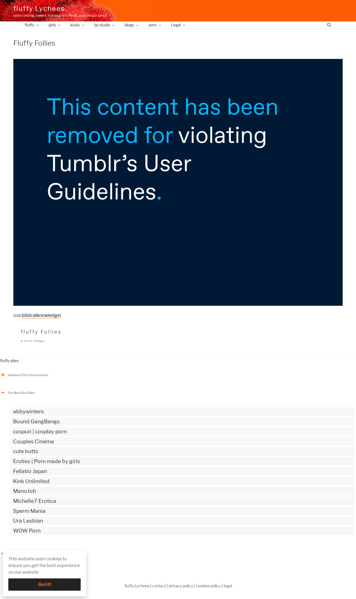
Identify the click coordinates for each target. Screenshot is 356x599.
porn (153, 25)
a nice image (33, 341)
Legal (176, 25)
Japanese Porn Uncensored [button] (28, 375)
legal (228, 585)
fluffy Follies (41, 332)
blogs (129, 25)
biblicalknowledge (41, 315)
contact (159, 585)
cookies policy (208, 585)
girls (52, 25)
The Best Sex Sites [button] (21, 393)
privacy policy (181, 585)
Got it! (44, 584)
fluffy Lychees (39, 8)
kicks (75, 25)
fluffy (29, 25)
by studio (102, 25)
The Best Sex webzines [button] (25, 554)
